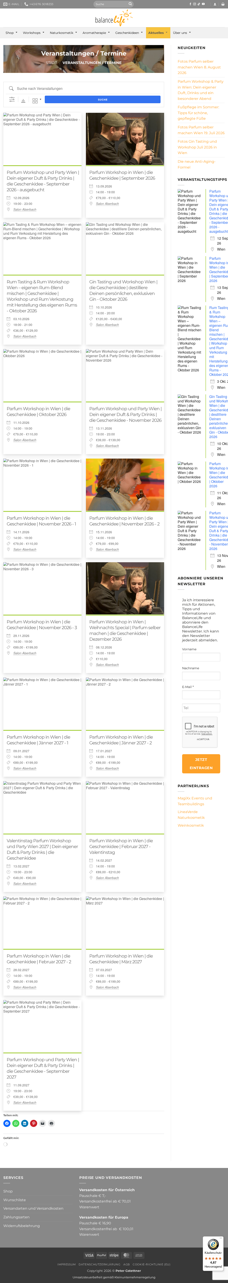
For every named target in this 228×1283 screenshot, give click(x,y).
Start (51, 63)
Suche (103, 99)
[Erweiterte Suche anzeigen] (12, 99)
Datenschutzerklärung (99, 1264)
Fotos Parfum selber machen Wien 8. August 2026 (199, 67)
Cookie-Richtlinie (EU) (151, 1264)
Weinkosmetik (191, 825)
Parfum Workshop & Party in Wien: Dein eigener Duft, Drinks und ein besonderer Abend (201, 90)
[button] (215, 4)
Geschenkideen (127, 33)
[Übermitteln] (130, 4)
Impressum (66, 1264)
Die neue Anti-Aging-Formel (197, 164)
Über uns (180, 33)
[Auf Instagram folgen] (194, 4)
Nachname (190, 668)
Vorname (189, 649)
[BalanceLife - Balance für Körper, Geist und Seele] (114, 17)
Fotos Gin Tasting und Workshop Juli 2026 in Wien (197, 147)
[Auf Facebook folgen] (190, 4)
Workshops (32, 33)
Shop (10, 33)
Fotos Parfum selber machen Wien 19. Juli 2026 (201, 130)
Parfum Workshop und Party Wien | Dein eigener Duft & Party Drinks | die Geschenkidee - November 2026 (125, 414)
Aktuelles (156, 33)
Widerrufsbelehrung (21, 1226)
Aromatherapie (94, 33)
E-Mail (188, 687)
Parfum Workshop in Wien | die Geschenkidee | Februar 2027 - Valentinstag (121, 846)
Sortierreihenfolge (23, 101)
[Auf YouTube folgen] (203, 4)
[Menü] (221, 1239)
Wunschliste (14, 1200)
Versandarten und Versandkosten (33, 1208)
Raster (35, 101)
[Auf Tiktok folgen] (198, 4)
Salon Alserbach (24, 209)
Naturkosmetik (61, 33)
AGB (126, 1264)
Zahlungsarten (16, 1217)
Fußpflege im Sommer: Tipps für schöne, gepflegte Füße (198, 113)
